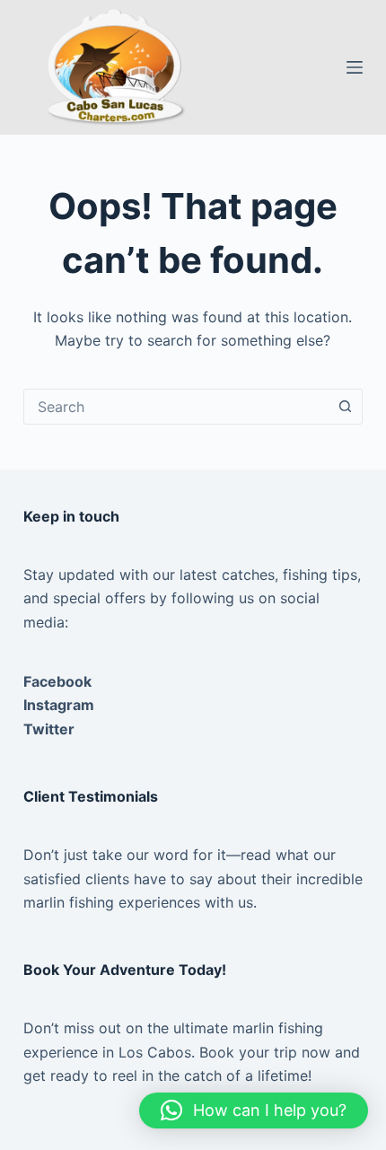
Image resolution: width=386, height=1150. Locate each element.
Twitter (49, 729)
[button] (253, 1110)
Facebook (57, 681)
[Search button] (345, 407)
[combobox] (176, 407)
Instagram (58, 705)
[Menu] (355, 67)
